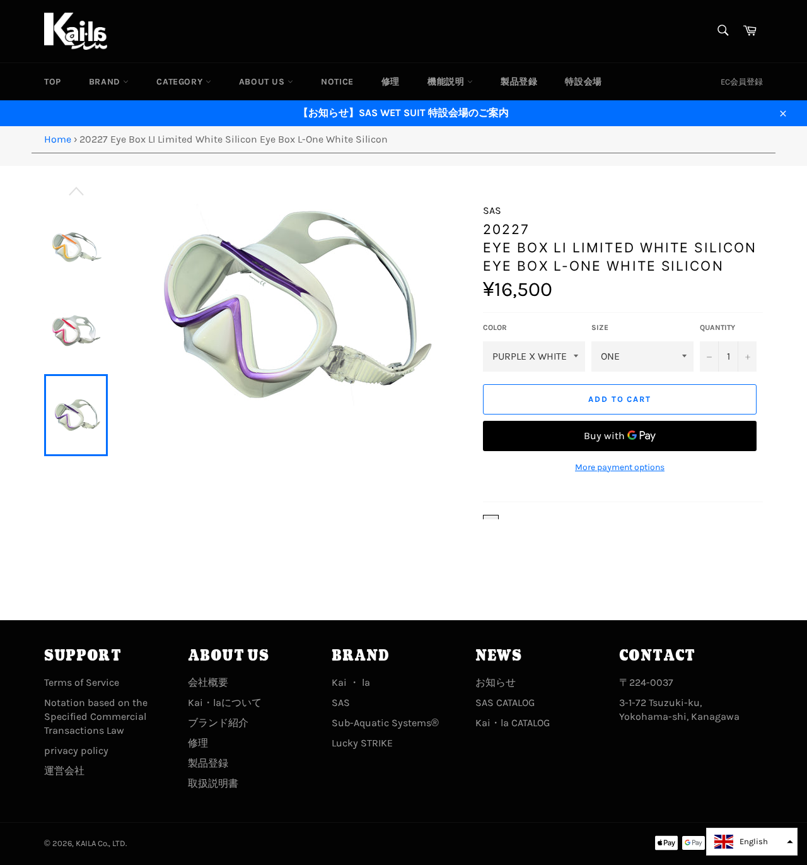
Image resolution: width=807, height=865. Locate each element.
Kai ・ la (351, 682)
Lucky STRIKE (362, 743)
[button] (752, 842)
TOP (52, 81)
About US (263, 81)
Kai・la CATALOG (512, 723)
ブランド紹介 (218, 723)
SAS (341, 703)
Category (180, 81)
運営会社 (64, 771)
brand (106, 81)
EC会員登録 (742, 81)
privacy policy (76, 750)
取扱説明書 (213, 783)
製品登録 (519, 81)
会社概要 (208, 682)
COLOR (495, 327)
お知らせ (495, 682)
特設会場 (583, 81)
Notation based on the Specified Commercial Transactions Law (96, 716)
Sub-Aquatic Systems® (385, 723)
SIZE (599, 327)
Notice (337, 81)
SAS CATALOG (505, 703)
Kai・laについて (225, 703)
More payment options (620, 467)
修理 (390, 81)
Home (57, 139)
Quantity (717, 327)
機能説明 (447, 81)
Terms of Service (81, 682)
